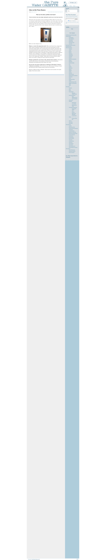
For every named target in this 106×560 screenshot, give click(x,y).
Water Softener (71, 143)
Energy (70, 90)
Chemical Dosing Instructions (73, 128)
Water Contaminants (69, 47)
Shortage (70, 120)
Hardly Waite (71, 41)
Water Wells (71, 123)
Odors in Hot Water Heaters (37, 10)
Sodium (70, 80)
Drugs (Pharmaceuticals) (74, 97)
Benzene (70, 52)
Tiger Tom (70, 43)
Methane (70, 70)
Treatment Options (68, 46)
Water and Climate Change (74, 93)
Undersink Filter (71, 140)
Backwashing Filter (72, 127)
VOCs (70, 85)
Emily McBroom (71, 38)
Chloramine (70, 53)
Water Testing (71, 144)
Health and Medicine (72, 95)
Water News (71, 121)
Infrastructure (71, 99)
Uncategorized (74, 115)
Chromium (70, 56)
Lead (69, 65)
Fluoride (70, 60)
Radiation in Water (72, 79)
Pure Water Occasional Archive (70, 45)
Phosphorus (70, 76)
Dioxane (70, 57)
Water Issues (68, 86)
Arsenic (70, 50)
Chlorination (71, 55)
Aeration (70, 125)
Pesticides (70, 72)
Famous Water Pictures (74, 109)
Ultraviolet (70, 139)
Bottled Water (74, 102)
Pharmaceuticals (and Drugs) (73, 75)
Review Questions (71, 152)
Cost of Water (74, 103)
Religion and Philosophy (74, 114)
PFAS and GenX (71, 74)
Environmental (71, 91)
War (72, 119)
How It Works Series (72, 149)
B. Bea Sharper (71, 37)
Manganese (70, 67)
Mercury (70, 69)
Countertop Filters (71, 130)
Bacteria (70, 51)
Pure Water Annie (71, 42)
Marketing (70, 101)
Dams (70, 89)
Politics (70, 116)
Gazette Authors (68, 36)
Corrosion (70, 87)
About (74, 5)
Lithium (70, 66)
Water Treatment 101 (72, 146)
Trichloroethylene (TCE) (72, 81)
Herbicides (70, 61)
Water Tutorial (68, 148)
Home (71, 5)
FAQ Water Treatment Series (73, 133)
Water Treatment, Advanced (73, 147)
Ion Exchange (71, 135)
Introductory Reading (72, 151)
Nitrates (70, 71)
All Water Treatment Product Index (71, 34)
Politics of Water (74, 118)
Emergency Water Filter (72, 132)
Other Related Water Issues (73, 107)
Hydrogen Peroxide (72, 134)
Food (73, 110)
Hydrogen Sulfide (71, 62)
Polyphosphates (71, 137)
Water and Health (74, 98)
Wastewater (70, 142)
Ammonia (70, 48)
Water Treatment (68, 124)
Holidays (73, 112)
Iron (69, 64)
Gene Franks (71, 39)
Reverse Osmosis (71, 138)
